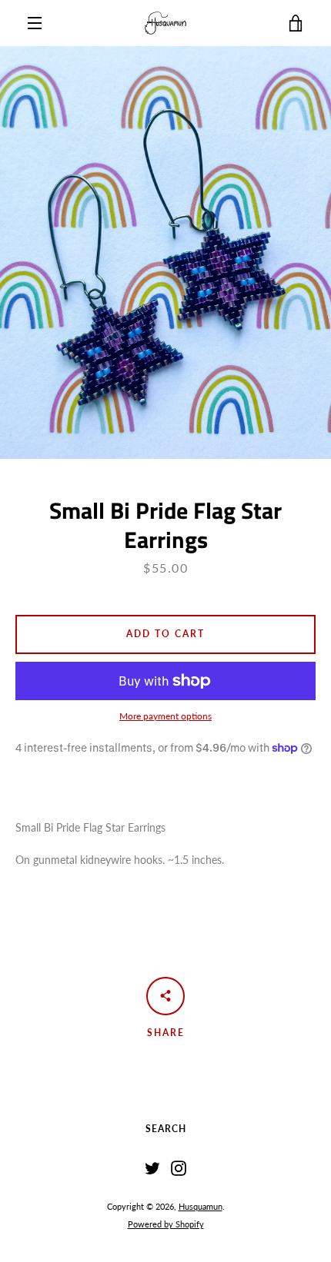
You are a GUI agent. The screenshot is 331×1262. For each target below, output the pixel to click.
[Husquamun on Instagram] (178, 1167)
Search (165, 1128)
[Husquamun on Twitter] (152, 1167)
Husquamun (200, 1206)
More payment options (165, 716)
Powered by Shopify (166, 1224)
